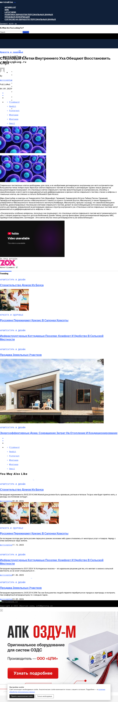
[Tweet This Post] (61, 95)
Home (7, 10)
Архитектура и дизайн (20, 61)
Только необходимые (44, 696)
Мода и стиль (16, 72)
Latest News (10, 12)
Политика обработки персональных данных (29, 14)
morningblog (6, 80)
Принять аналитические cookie (22, 696)
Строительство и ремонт (22, 84)
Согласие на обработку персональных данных (30, 19)
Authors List (10, 7)
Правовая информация (17, 17)
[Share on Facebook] (61, 438)
